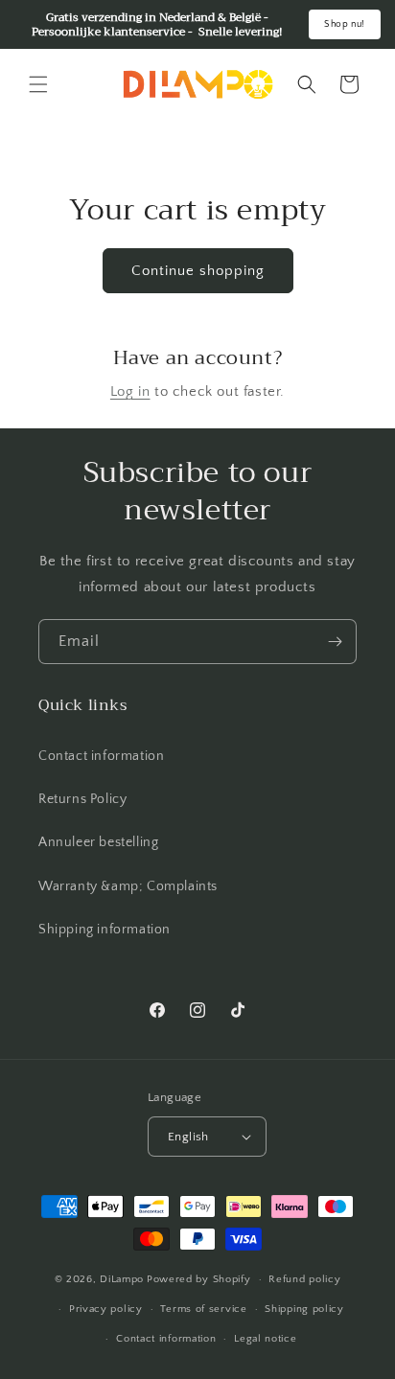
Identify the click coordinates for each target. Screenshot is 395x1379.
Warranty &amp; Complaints (128, 886)
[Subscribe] (335, 641)
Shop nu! (344, 24)
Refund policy (304, 1279)
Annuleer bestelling (98, 842)
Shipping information (104, 929)
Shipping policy (304, 1309)
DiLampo (122, 1279)
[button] (38, 84)
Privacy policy (106, 1309)
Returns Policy (82, 799)
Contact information (101, 756)
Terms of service (203, 1309)
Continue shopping (198, 271)
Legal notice (265, 1339)
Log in (130, 391)
